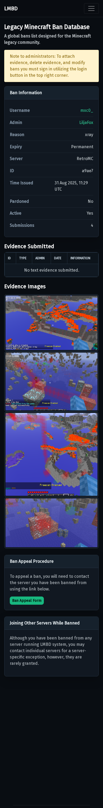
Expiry (16, 146)
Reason (17, 134)
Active (15, 213)
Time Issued (21, 182)
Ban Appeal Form (26, 600)
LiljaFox (86, 122)
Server (16, 158)
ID (12, 170)
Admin (16, 122)
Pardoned (19, 201)
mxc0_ (86, 110)
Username (20, 110)
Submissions (22, 225)
